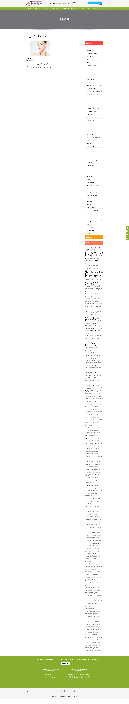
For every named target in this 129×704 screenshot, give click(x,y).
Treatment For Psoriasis (93, 409)
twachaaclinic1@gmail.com (79, 4)
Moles (88, 131)
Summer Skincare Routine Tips (95, 219)
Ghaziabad (75, 696)
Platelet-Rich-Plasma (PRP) (94, 137)
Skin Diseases (90, 216)
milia (100, 543)
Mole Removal (90, 146)
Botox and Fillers (91, 65)
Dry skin (99, 648)
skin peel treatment (94, 475)
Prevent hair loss (91, 420)
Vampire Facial (94, 525)
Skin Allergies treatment (90, 266)
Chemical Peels (91, 140)
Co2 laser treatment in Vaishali (95, 443)
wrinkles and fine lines (94, 258)
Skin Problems (90, 230)
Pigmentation (88, 556)
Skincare (89, 224)
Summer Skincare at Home (91, 606)
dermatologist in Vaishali (93, 283)
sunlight (92, 585)
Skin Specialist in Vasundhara (92, 291)
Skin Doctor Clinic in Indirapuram (93, 329)
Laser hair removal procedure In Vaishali (93, 352)
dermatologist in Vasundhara (91, 261)
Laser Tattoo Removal (93, 108)
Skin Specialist (90, 79)
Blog (88, 8)
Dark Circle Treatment (92, 210)
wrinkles (87, 463)
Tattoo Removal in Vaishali (90, 445)
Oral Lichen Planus (95, 416)
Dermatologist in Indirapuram (91, 496)
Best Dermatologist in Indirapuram (93, 364)
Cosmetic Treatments (92, 73)
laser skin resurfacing (94, 338)
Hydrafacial (91, 642)
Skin (88, 47)
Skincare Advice (91, 168)
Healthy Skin (90, 68)
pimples (97, 484)
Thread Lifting (93, 335)
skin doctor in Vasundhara (92, 332)
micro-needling (88, 553)
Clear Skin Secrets (89, 621)
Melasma (100, 551)
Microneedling (90, 134)
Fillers (91, 362)
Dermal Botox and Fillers (90, 347)
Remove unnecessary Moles (94, 438)
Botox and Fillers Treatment (92, 278)
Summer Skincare (98, 605)
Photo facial (99, 335)
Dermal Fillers (94, 464)
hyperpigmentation (93, 555)
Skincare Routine (88, 652)
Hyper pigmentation (95, 450)
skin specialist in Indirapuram (94, 91)
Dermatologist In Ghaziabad (91, 587)
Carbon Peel (90, 158)
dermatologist (91, 511)
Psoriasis (93, 268)
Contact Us (97, 8)
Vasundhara (54, 696)
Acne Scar (89, 114)
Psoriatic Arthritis (91, 126)
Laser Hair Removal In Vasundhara (93, 262)
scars (101, 484)
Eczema (89, 71)
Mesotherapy (88, 495)
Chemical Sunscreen (94, 568)
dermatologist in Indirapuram (91, 498)
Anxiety (88, 416)
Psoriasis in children (92, 88)
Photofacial (90, 129)
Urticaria (98, 266)
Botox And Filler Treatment (95, 393)
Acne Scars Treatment (92, 173)
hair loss (93, 558)
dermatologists (88, 564)
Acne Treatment (91, 213)
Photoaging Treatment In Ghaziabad (92, 584)
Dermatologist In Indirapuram (94, 85)
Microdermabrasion (91, 385)
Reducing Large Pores (92, 645)
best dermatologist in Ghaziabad (94, 619)
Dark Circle (93, 624)
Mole (96, 551)
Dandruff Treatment (95, 602)
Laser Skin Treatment (95, 517)
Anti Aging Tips (92, 616)
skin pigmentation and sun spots (92, 256)
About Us (38, 8)
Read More (33, 69)
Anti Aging (89, 179)
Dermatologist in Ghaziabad (94, 192)
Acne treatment (91, 207)
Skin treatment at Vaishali (90, 309)
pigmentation (93, 463)
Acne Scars (90, 105)
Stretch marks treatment (90, 435)
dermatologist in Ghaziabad (91, 610)
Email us (43, 659)
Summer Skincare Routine (96, 640)
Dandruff (89, 189)
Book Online (65, 663)
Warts (88, 59)
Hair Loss (93, 427)
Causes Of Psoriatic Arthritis (91, 547)
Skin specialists (99, 326)
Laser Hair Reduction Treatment (92, 582)
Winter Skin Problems (89, 650)
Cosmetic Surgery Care (90, 326)
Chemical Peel (90, 82)
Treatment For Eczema (90, 411)
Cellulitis (95, 247)
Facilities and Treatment (69, 8)
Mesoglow (97, 509)
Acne (87, 258)
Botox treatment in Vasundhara (95, 380)
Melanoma (92, 551)
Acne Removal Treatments (90, 395)
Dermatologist (90, 50)
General (89, 123)
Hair (88, 62)
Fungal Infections (91, 76)
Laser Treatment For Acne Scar (94, 542)
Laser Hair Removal (92, 53)
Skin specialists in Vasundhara (93, 249)
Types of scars (99, 308)
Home (29, 8)
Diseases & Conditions (51, 8)
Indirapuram (62, 696)
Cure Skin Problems (92, 377)
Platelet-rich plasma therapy (96, 559)
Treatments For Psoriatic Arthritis (92, 545)
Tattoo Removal (98, 429)
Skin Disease (90, 56)
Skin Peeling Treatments (96, 399)
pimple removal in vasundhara (91, 340)
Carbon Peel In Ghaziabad (96, 580)
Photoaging (90, 165)
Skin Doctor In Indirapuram (93, 344)
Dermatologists (95, 540)
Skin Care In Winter (92, 100)
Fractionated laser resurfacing (91, 532)
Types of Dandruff (89, 603)
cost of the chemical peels (96, 383)
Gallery (82, 8)
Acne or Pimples (98, 420)
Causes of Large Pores (96, 639)
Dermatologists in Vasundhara (94, 253)
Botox (95, 362)
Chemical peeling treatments (91, 401)
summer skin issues (94, 635)
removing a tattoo (89, 279)
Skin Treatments (94, 323)
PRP (96, 558)
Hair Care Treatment (95, 488)
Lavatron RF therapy (95, 456)
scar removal (92, 308)
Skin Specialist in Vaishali (93, 94)
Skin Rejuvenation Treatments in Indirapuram (93, 357)
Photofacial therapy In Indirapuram (92, 414)
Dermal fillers (94, 495)
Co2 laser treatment (94, 437)
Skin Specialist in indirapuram (91, 422)
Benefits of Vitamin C (93, 611)
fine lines (92, 484)
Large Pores (90, 221)
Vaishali (68, 696)
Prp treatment (90, 182)
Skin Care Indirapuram (96, 461)
